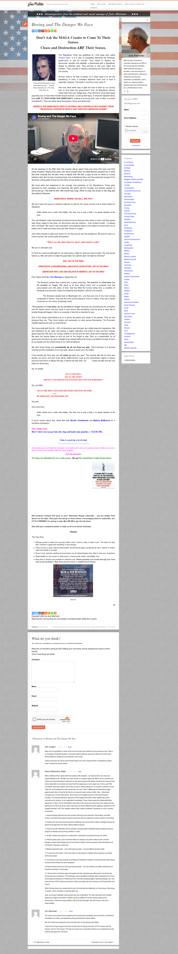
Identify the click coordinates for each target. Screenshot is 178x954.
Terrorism (127, 322)
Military (126, 251)
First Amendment (130, 213)
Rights (126, 296)
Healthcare (128, 228)
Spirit (126, 311)
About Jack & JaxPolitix (134, 4)
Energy (126, 208)
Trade (126, 325)
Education (127, 205)
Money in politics (130, 256)
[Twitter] (36, 31)
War (125, 345)
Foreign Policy (129, 216)
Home (92, 4)
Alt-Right (127, 168)
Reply (69, 747)
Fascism (127, 211)
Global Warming (130, 222)
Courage (127, 193)
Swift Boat (103, 627)
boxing (55, 627)
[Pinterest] (42, 31)
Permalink (112, 627)
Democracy (128, 196)
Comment (35, 659)
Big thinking (128, 176)
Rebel (126, 285)
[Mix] (49, 31)
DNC (82, 627)
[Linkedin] (39, 31)
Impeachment (129, 233)
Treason (127, 328)
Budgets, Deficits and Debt (133, 179)
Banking (127, 171)
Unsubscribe (136, 145)
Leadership (128, 245)
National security (130, 259)
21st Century (128, 162)
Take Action (128, 316)
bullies (59, 627)
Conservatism (129, 188)
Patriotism (127, 268)
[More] (55, 31)
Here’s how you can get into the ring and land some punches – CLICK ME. (67, 431)
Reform (126, 288)
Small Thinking (129, 305)
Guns (126, 225)
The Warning (56, 277)
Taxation (127, 319)
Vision (126, 339)
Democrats (77, 627)
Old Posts (127, 265)
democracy (69, 627)
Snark (126, 308)
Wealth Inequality (130, 348)
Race (126, 282)
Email (34, 696)
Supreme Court (129, 313)
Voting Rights (129, 342)
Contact (93, 8)
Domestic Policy (130, 202)
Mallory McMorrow (101, 420)
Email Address (130, 118)
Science (127, 299)
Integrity (127, 236)
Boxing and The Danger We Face (62, 24)
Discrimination (129, 199)
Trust (126, 331)
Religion (127, 291)
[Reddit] (45, 31)
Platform (127, 273)
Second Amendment (131, 302)
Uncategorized (129, 333)
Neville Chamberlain (79, 420)
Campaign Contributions (133, 182)
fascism (87, 627)
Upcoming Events (115, 4)
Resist (126, 293)
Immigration (128, 231)
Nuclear (127, 262)
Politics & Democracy (131, 276)
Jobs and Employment (132, 239)
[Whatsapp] (52, 31)
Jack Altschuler (43, 627)
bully (63, 627)
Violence (127, 336)
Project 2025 (95, 627)
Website (35, 705)
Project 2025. (64, 57)
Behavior (127, 173)
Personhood (128, 271)
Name (34, 686)
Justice (126, 242)
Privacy (126, 279)
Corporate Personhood (132, 191)
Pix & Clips (101, 4)
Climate (127, 185)
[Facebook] (33, 31)
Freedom (127, 219)
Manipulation (128, 248)
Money (126, 253)
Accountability (129, 165)
